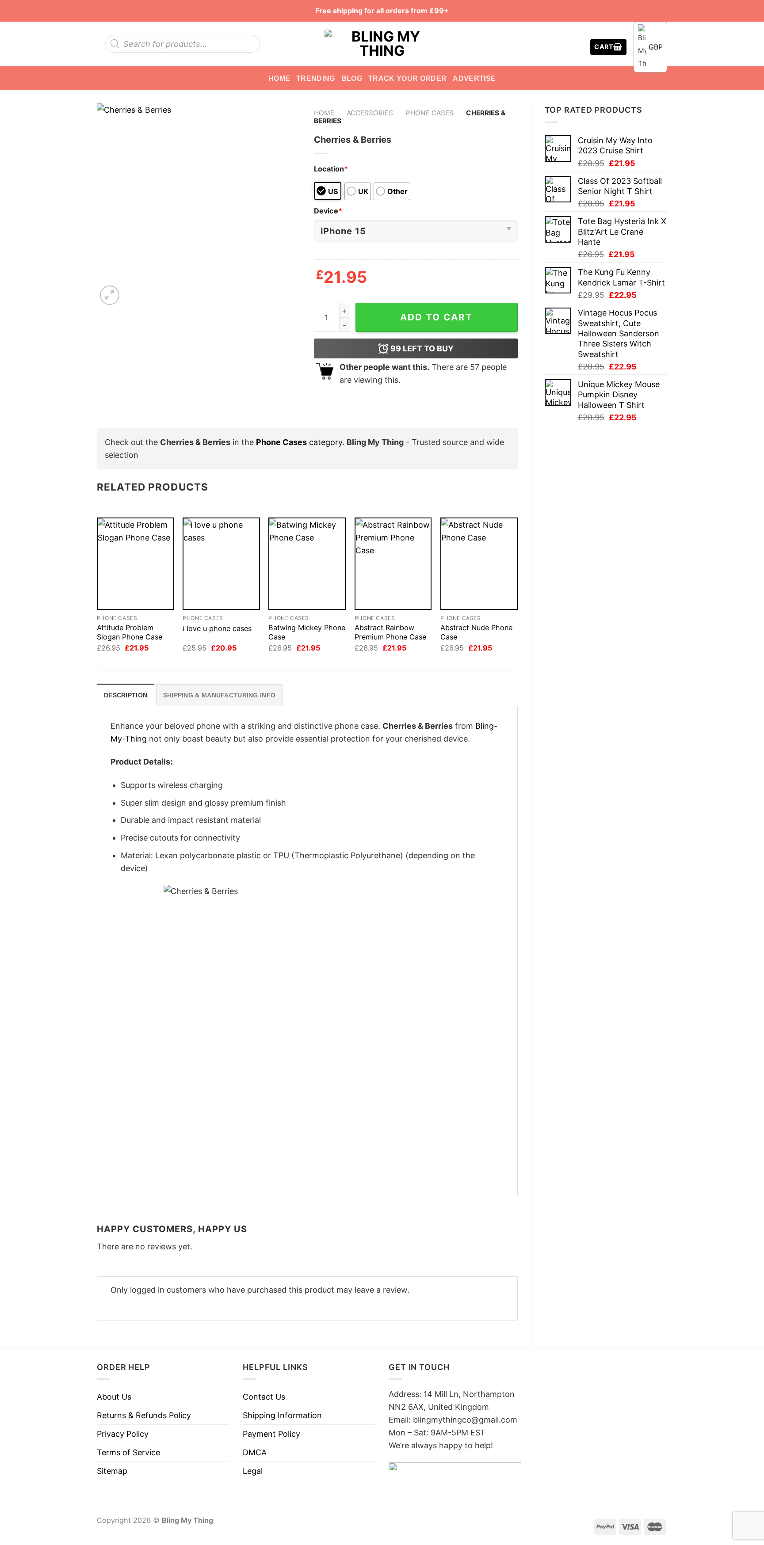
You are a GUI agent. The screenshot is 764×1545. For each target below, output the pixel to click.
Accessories (370, 113)
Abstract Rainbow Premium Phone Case (390, 632)
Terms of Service (128, 1452)
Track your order (407, 78)
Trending (315, 78)
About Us (114, 1396)
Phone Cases (430, 113)
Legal (253, 1471)
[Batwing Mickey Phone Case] (307, 563)
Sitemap (112, 1471)
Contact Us (264, 1396)
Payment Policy (271, 1433)
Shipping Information (282, 1415)
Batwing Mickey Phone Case (306, 632)
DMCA (255, 1452)
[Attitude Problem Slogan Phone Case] (135, 563)
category (299, 442)
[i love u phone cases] (221, 563)
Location (331, 168)
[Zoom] (109, 295)
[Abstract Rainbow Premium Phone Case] (393, 563)
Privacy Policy (123, 1433)
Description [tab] (125, 695)
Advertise (474, 78)
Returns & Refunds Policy (144, 1415)
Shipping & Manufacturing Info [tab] (219, 695)
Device (328, 210)
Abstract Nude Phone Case (476, 632)
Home (279, 78)
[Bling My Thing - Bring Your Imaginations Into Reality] (382, 44)
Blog (351, 78)
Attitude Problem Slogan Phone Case (129, 632)
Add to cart (436, 317)
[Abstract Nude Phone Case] (479, 563)
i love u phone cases (217, 628)
